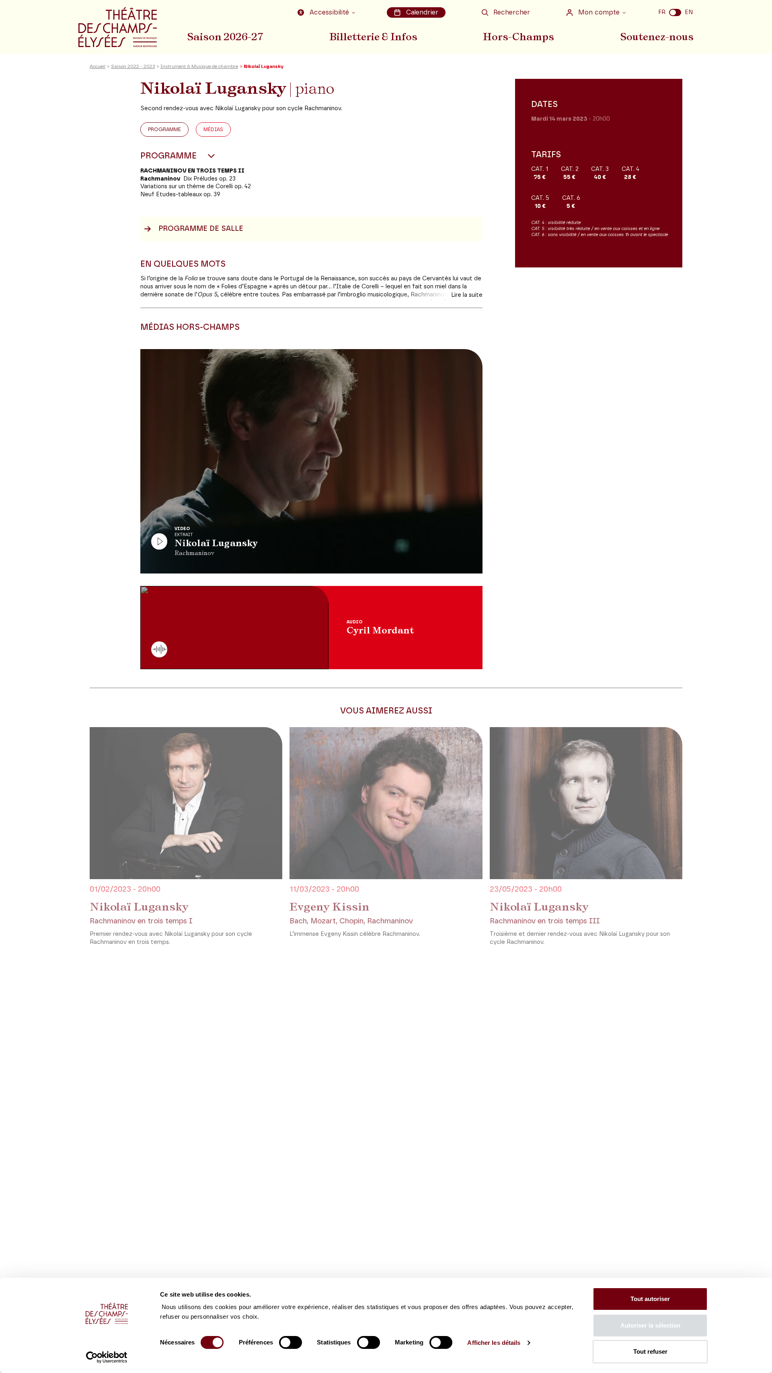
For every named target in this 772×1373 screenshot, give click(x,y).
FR (661, 12)
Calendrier (422, 12)
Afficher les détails (493, 1342)
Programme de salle (200, 228)
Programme (164, 129)
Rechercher (511, 12)
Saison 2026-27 (225, 37)
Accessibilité (329, 12)
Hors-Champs (518, 37)
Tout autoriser (650, 1298)
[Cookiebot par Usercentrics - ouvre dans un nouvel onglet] (107, 1357)
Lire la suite (466, 295)
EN (689, 12)
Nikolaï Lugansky (139, 906)
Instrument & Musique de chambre (199, 66)
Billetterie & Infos (373, 37)
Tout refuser (650, 1351)
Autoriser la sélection (650, 1325)
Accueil (97, 66)
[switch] (290, 1342)
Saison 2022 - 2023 (133, 66)
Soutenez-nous (657, 37)
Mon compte (599, 12)
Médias (213, 129)
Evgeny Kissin (330, 906)
